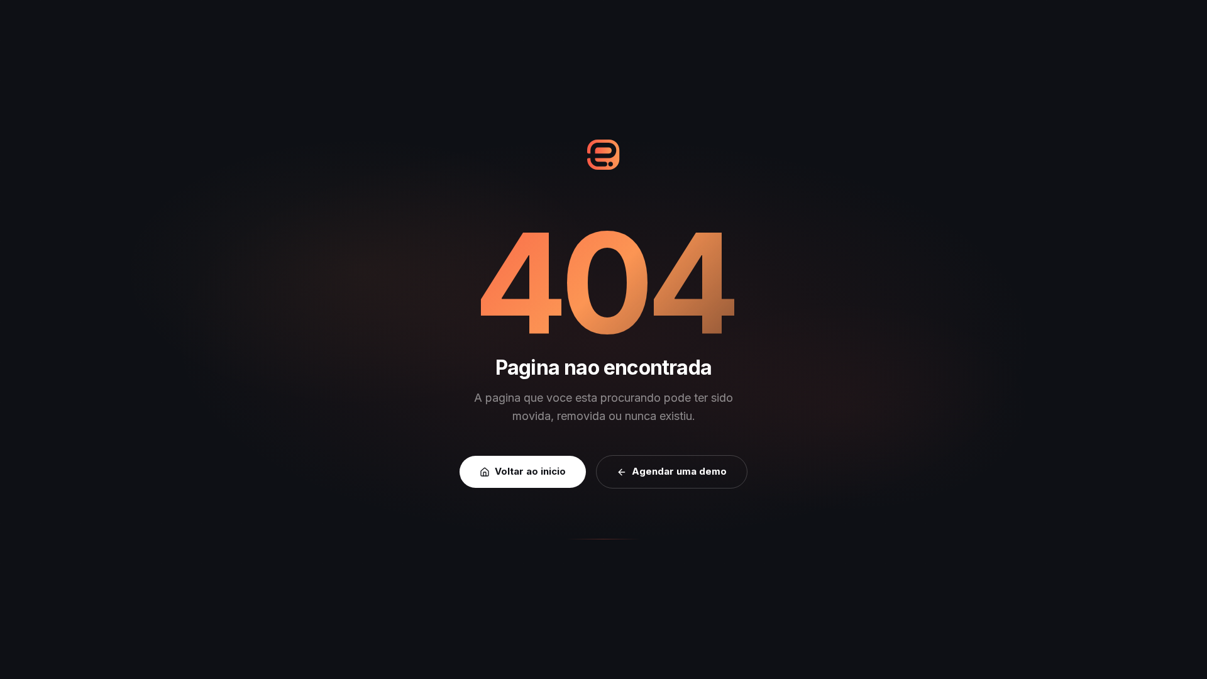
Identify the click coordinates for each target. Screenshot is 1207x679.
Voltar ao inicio (530, 471)
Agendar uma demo (679, 471)
